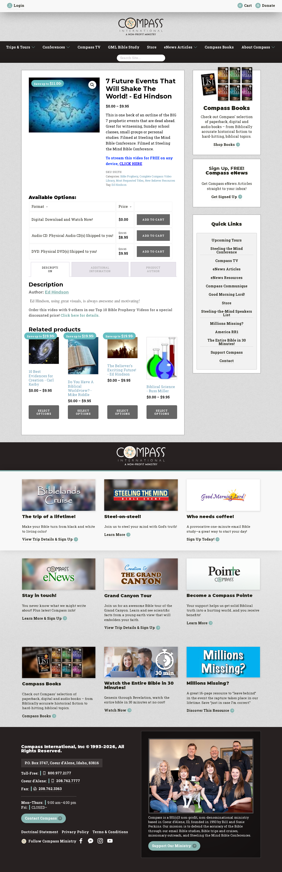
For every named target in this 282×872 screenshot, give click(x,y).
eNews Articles (178, 47)
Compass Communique (226, 286)
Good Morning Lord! (227, 295)
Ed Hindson (118, 184)
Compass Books (219, 47)
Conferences (54, 47)
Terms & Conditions (110, 832)
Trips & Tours (18, 47)
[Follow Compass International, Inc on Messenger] (90, 841)
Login (19, 5)
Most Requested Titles (130, 180)
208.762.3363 (50, 789)
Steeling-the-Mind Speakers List (226, 313)
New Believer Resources (160, 180)
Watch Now (115, 710)
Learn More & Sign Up (42, 618)
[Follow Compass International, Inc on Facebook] (80, 841)
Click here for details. (80, 315)
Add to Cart (153, 219)
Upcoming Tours (227, 240)
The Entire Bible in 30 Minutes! (227, 342)
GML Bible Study (123, 47)
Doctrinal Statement (39, 832)
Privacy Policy (75, 832)
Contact (226, 361)
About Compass (255, 47)
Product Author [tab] (153, 269)
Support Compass (227, 353)
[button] (92, 85)
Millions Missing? (226, 324)
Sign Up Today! (200, 539)
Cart (248, 5)
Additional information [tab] (100, 269)
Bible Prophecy (129, 176)
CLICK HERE (130, 163)
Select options (43, 412)
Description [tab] (50, 269)
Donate (268, 5)
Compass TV (89, 47)
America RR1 (226, 332)
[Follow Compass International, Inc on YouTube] (110, 841)
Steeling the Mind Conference (226, 250)
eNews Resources (227, 278)
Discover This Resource (208, 710)
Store (151, 47)
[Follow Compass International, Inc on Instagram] (100, 841)
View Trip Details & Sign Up (47, 539)
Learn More (114, 535)
